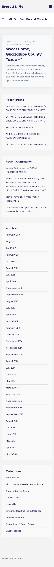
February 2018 (13, 234)
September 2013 (14, 414)
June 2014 (11, 374)
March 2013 (12, 454)
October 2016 (13, 261)
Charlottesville (13, 497)
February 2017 (13, 254)
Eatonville (11, 504)
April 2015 (11, 314)
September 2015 (14, 294)
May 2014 (10, 381)
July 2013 (10, 427)
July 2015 (10, 307)
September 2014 (14, 354)
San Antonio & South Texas (20, 524)
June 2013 (11, 434)
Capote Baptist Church (18, 491)
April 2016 (11, 281)
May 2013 (10, 440)
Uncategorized (12, 44)
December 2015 (14, 288)
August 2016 (12, 268)
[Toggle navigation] (50, 6)
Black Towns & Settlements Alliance (25, 484)
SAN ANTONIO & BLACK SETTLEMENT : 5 (26, 144)
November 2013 (14, 407)
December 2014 (14, 341)
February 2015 (13, 328)
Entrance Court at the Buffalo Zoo (23, 510)
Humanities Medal (15, 517)
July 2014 (10, 367)
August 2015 (12, 301)
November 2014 (14, 347)
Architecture (12, 477)
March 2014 (12, 387)
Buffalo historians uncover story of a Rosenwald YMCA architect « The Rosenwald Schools (25, 182)
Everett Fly (13, 42)
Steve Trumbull (14, 196)
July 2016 (10, 274)
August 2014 (12, 361)
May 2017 (10, 241)
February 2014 (13, 394)
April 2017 (11, 248)
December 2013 (14, 401)
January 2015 (13, 334)
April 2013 (11, 447)
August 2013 (12, 421)
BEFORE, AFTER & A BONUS (19, 127)
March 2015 (12, 321)
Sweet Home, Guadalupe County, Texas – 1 (24, 54)
